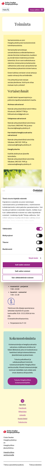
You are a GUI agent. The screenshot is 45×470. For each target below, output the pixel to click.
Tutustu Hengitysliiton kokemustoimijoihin (22, 381)
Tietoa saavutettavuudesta (13, 465)
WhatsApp (22, 411)
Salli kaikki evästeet (22, 265)
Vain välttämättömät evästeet (22, 278)
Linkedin (22, 415)
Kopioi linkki (22, 418)
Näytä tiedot (33, 258)
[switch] (39, 235)
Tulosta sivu (22, 422)
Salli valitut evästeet (22, 271)
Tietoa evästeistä (35, 465)
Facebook (22, 408)
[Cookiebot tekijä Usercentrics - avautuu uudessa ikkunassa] (32, 190)
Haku (5, 10)
